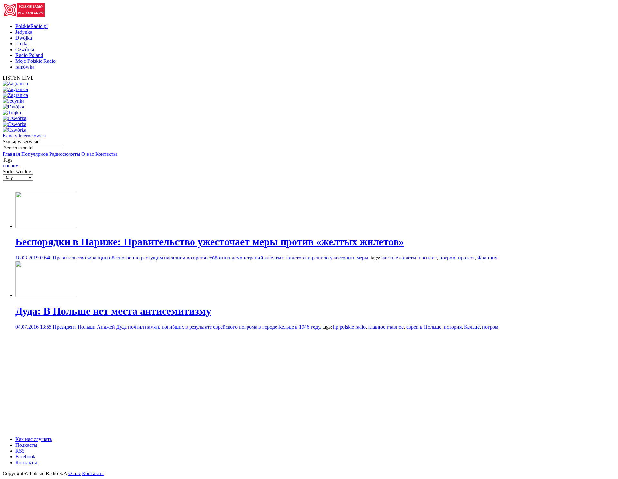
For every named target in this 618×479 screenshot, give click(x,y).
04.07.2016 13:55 (34, 327)
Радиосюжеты (65, 154)
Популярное (35, 154)
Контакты (106, 154)
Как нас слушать (33, 439)
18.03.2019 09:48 (34, 257)
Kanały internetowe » (24, 135)
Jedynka (23, 32)
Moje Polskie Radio (35, 61)
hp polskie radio (349, 327)
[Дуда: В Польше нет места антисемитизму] (46, 295)
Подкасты (26, 445)
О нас (88, 154)
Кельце (472, 327)
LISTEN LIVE (18, 77)
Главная (12, 154)
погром (11, 165)
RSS (20, 451)
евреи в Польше (423, 327)
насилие (428, 257)
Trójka (22, 43)
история (453, 327)
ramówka (24, 67)
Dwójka (23, 38)
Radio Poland (29, 55)
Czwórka (24, 49)
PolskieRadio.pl (31, 26)
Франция (487, 257)
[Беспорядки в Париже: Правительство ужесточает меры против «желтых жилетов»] (46, 226)
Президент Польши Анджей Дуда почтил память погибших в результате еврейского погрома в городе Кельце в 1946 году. (188, 327)
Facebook (25, 456)
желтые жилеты (398, 257)
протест (466, 257)
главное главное (386, 327)
